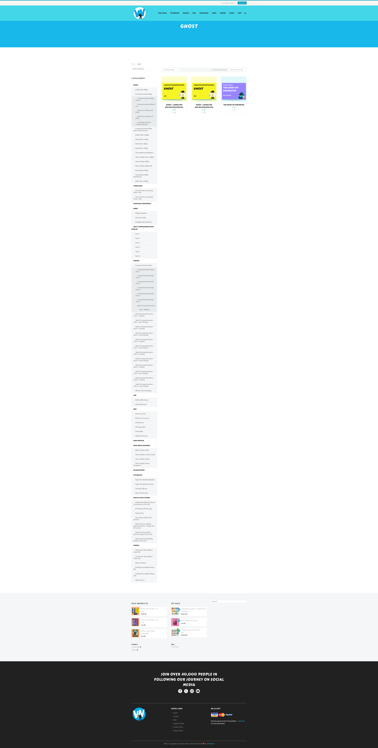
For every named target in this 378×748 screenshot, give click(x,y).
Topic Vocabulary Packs (144, 484)
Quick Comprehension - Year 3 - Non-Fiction (143, 347)
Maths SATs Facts (141, 400)
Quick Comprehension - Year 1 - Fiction (143, 315)
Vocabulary (174, 13)
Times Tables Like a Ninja (144, 157)
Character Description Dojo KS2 (143, 557)
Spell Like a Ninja (141, 148)
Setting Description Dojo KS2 (143, 575)
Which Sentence (141, 436)
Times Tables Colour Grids (145, 454)
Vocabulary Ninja (141, 170)
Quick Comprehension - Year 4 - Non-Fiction (143, 359)
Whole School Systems (141, 498)
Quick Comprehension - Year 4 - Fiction (143, 353)
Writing (223, 13)
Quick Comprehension (146, 305)
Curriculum (203, 13)
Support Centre (178, 723)
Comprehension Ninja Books (144, 99)
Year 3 (137, 243)
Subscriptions (138, 441)
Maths (214, 13)
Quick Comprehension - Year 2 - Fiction (143, 327)
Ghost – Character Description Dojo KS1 (174, 106)
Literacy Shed (140, 563)
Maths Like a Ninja (142, 135)
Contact (176, 716)
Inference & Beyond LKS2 (144, 111)
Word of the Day (141, 493)
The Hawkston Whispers (144, 152)
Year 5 (137, 251)
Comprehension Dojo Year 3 (144, 282)
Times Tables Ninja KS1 (143, 166)
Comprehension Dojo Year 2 (144, 276)
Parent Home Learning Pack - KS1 (143, 191)
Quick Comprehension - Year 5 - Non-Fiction (143, 372)
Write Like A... (140, 580)
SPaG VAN (139, 431)
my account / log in (228, 3)
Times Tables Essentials (141, 446)
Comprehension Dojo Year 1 (144, 270)
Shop (239, 13)
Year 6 (137, 256)
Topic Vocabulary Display (144, 480)
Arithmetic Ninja (141, 89)
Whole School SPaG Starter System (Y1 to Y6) (142, 533)
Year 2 (137, 238)
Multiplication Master (143, 222)
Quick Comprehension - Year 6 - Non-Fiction (143, 385)
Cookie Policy (178, 727)
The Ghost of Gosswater (233, 105)
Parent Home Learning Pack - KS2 (143, 198)
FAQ (174, 720)
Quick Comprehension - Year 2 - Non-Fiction (143, 334)
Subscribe (242, 3)
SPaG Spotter (140, 427)
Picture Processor (142, 418)
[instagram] (192, 691)
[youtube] (198, 691)
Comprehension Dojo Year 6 (144, 300)
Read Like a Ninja (141, 139)
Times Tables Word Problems (141, 464)
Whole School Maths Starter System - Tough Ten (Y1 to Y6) (143, 526)
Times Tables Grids (142, 459)
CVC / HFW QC (144, 309)
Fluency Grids (140, 217)
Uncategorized (139, 470)
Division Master (141, 213)
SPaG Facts (139, 422)
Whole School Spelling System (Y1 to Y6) (143, 540)
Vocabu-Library (141, 488)
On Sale (176, 647)
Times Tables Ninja (142, 161)
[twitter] (186, 691)
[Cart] (245, 13)
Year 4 (137, 247)
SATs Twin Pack (141, 404)
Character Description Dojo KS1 (143, 551)
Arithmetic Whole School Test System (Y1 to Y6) (144, 503)
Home (133, 64)
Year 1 (137, 234)
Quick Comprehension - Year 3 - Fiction (143, 340)
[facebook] (180, 691)
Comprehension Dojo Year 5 (144, 294)
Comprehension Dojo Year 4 (144, 288)
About (175, 713)
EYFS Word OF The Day (143, 509)
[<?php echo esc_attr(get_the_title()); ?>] (175, 112)
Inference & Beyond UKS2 (144, 117)
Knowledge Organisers (142, 204)
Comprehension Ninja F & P (145, 105)
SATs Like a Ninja (141, 144)
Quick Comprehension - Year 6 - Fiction (143, 379)
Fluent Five (139, 513)
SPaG (194, 13)
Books (231, 13)
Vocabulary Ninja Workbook (140, 176)
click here (241, 721)
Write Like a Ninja (141, 181)
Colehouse (211, 744)
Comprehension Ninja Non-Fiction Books (142, 129)
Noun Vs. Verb (140, 414)
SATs (134, 395)
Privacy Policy (178, 731)
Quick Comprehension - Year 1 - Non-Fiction (143, 321)
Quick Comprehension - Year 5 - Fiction (143, 366)
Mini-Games (162, 13)
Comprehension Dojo (143, 265)
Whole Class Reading (143, 390)
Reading (186, 13)
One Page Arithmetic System (142, 518)
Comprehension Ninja (143, 94)
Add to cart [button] (173, 112)
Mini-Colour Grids (142, 450)
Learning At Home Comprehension (143, 123)
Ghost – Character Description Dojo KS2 (204, 106)
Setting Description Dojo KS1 (143, 568)
